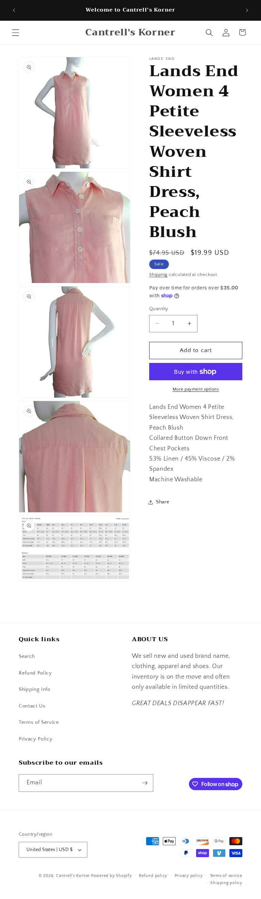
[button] (15, 32)
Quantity (158, 309)
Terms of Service (39, 722)
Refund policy (153, 875)
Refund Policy (35, 673)
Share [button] (162, 502)
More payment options (196, 389)
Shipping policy (226, 883)
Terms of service (226, 875)
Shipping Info (34, 689)
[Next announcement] (247, 10)
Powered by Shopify (111, 875)
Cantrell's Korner (73, 875)
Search (27, 656)
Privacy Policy (35, 739)
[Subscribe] (145, 783)
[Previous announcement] (13, 10)
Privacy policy (189, 875)
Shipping (158, 274)
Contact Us (32, 706)
